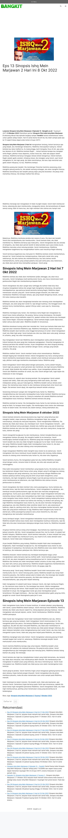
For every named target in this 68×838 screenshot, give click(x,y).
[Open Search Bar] (60, 6)
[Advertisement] (34, 24)
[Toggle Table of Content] (14, 701)
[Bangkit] (11, 6)
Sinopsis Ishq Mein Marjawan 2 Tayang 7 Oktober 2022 (31, 696)
